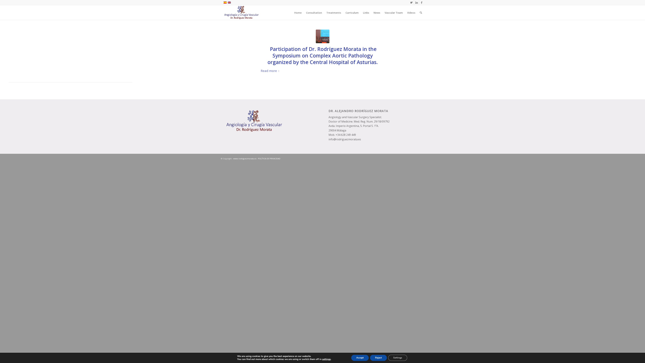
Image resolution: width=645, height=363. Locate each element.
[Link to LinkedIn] (416, 2)
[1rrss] (322, 36)
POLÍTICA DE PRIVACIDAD (269, 158)
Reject (378, 357)
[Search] (421, 12)
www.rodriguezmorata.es (244, 158)
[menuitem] (298, 12)
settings (326, 359)
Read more (269, 71)
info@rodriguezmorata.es (345, 139)
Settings (397, 357)
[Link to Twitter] (411, 2)
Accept (360, 357)
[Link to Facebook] (421, 2)
